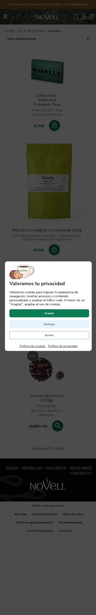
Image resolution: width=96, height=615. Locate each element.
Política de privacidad (62, 346)
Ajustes (49, 335)
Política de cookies (32, 346)
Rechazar (49, 324)
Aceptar (49, 313)
